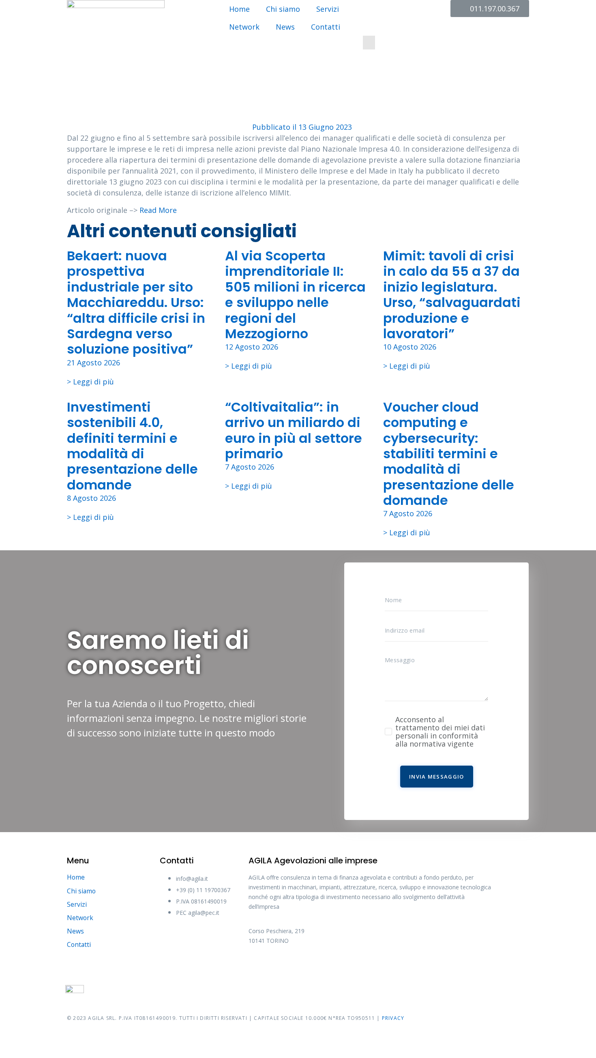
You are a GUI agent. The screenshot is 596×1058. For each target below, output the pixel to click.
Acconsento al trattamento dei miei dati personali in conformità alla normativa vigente (440, 731)
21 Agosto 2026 (93, 362)
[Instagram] (319, 968)
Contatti (325, 27)
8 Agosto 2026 (91, 498)
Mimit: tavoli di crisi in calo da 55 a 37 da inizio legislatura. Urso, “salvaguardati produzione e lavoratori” (452, 295)
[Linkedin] (350, 968)
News (285, 27)
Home (239, 9)
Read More (158, 210)
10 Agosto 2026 (409, 347)
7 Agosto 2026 (249, 467)
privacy (393, 1018)
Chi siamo (283, 9)
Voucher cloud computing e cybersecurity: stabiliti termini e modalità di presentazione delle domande (448, 453)
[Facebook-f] (259, 968)
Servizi (327, 9)
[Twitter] (289, 968)
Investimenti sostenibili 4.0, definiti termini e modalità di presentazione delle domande (132, 446)
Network (244, 27)
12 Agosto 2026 (251, 347)
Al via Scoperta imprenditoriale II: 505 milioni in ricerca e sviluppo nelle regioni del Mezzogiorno (295, 295)
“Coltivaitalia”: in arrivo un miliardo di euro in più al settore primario (293, 430)
